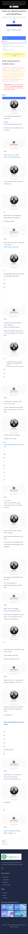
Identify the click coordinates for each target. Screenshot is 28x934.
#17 (23, 757)
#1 (23, 137)
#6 (23, 305)
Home (8, 30)
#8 (23, 384)
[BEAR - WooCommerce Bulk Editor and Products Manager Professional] (20, 907)
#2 (23, 162)
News (4, 895)
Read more (15, 6)
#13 (23, 591)
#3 (23, 192)
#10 (23, 483)
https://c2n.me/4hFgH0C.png (12, 779)
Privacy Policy (7, 885)
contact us (14, 70)
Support (5, 893)
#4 (23, 225)
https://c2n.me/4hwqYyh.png (12, 157)
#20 (23, 838)
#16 (23, 687)
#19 (23, 813)
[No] (26, 4)
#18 (23, 783)
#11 (23, 511)
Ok (10, 6)
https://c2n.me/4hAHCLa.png (12, 503)
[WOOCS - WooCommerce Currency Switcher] (7, 907)
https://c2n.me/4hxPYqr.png (11, 327)
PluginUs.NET (20, 925)
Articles (5, 898)
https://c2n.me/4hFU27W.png (12, 831)
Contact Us (6, 879)
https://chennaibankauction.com (13, 124)
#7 (23, 339)
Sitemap (5, 882)
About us (5, 877)
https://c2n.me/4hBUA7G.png (12, 611)
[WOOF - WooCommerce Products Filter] (20, 914)
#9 (23, 415)
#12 (23, 557)
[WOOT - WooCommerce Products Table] (7, 914)
